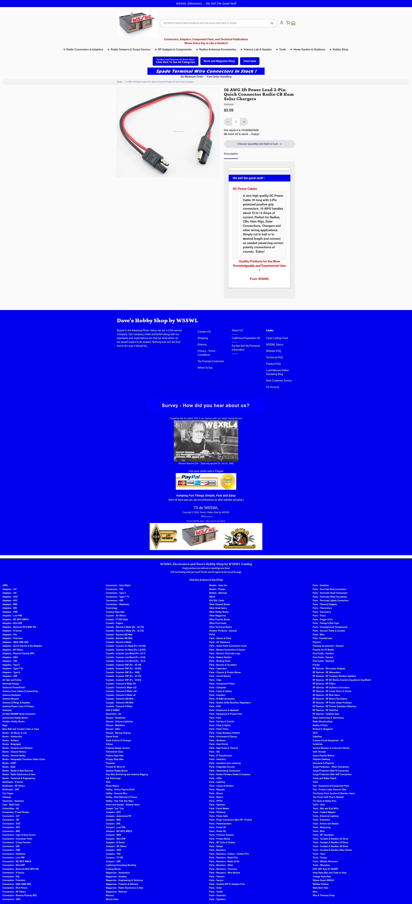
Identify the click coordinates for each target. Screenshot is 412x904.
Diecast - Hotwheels (115, 718)
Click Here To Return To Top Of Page (206, 580)
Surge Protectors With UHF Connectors (332, 774)
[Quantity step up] (244, 122)
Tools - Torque (320, 857)
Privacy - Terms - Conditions (207, 353)
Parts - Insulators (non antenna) (225, 763)
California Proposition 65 (246, 338)
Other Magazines (217, 615)
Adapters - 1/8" (9, 593)
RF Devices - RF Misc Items (326, 695)
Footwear (110, 763)
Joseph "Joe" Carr (115, 808)
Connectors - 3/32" (11, 823)
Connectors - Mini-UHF (13, 865)
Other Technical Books (220, 627)
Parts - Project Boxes (219, 839)
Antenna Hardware (11, 695)
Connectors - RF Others (14, 891)
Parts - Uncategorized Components (330, 627)
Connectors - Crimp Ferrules (16, 842)
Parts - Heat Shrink (218, 744)
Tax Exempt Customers (211, 361)
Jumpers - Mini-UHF (116, 839)
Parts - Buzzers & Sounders (223, 665)
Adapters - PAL (9, 634)
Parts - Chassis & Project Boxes (225, 672)
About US (237, 330)
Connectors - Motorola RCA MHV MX (20, 869)
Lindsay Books (113, 869)
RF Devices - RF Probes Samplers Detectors (334, 706)
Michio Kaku (112, 899)
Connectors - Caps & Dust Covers (19, 835)
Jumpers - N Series (115, 842)
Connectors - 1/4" (11, 816)
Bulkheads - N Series (12, 782)
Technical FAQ (274, 357)
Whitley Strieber (321, 884)
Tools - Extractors (321, 820)
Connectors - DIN (10, 846)
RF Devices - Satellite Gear (326, 714)
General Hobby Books (117, 771)
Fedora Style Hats (114, 755)
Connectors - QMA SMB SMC (16, 884)
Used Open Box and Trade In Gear (329, 873)
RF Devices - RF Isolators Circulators (331, 687)
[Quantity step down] (228, 122)
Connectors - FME (11, 850)
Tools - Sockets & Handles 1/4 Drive (330, 842)
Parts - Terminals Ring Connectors (330, 597)
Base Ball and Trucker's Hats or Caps (20, 729)
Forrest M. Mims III (115, 767)
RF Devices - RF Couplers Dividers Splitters (334, 676)
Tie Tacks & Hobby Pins (324, 801)
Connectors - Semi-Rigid (118, 585)
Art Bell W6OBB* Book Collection (18, 714)
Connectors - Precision (13, 880)
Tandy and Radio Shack (324, 778)
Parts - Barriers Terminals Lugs (224, 653)
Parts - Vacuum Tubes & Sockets (329, 631)
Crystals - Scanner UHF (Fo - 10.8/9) (123, 668)
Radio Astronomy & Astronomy (328, 718)
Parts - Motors (216, 797)
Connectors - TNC (114, 589)
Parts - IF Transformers (220, 755)
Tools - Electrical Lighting (325, 816)
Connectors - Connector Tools (17, 839)
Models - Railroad (218, 593)
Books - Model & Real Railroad (17, 771)
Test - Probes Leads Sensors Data (329, 789)
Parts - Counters (217, 695)
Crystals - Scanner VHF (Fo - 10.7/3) (123, 676)
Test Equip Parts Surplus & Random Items (334, 793)
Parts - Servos (216, 880)
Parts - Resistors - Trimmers (223, 869)
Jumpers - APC (113, 812)
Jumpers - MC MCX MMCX (119, 831)
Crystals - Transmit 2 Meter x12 (121, 687)
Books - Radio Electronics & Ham (19, 774)
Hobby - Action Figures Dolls (120, 789)
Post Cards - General (323, 657)
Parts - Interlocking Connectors (224, 771)
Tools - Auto (319, 804)
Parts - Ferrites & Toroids (221, 721)
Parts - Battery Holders (220, 657)
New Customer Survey (279, 380)
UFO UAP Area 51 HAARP (325, 869)
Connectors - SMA (11, 899)
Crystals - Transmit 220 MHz (120, 699)
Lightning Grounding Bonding (121, 865)
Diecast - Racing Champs (118, 733)
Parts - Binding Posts (219, 661)
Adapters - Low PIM (12, 615)
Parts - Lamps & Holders (221, 786)
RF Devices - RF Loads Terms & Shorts (332, 691)
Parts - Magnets (217, 789)
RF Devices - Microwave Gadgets (329, 668)
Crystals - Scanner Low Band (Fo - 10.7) (125, 661)
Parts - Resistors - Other (221, 865)
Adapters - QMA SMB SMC (15, 642)
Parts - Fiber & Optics (220, 725)
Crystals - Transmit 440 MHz (120, 702)
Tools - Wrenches (321, 865)
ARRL (5, 585)
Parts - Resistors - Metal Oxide (224, 861)
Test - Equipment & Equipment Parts (331, 786)
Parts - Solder (216, 891)
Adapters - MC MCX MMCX (15, 619)
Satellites (317, 736)
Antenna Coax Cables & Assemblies (20, 691)
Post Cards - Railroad (323, 661)
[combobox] (214, 23)
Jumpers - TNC (113, 854)
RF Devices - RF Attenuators (327, 672)
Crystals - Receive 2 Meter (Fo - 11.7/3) (125, 631)
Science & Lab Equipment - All (328, 740)
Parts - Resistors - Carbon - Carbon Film (229, 854)
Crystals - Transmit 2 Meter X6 (121, 683)
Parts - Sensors (217, 876)
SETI (315, 733)
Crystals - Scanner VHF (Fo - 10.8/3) (123, 680)
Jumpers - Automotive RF (118, 816)
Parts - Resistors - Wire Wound (224, 873)
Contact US (204, 331)
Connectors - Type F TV (117, 597)
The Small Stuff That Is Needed (328, 797)
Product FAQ (273, 363)
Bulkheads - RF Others (13, 786)
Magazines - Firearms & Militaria (122, 884)
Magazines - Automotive (118, 873)
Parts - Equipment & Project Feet (225, 714)
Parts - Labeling (217, 782)
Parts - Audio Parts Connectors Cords (228, 646)
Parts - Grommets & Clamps (223, 736)
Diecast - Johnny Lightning (119, 721)
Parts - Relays (216, 846)
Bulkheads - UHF (10, 789)
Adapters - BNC (10, 604)
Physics (317, 642)
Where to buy (205, 367)
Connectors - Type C (116, 593)
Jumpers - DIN (113, 823)
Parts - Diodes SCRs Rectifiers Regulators (230, 702)
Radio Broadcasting (322, 721)
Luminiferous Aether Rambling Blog (277, 372)
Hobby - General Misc (116, 793)
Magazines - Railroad (116, 891)
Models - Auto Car (218, 585)
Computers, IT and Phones (15, 812)
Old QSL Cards (216, 600)
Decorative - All (113, 714)
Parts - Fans (215, 718)
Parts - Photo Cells (218, 816)
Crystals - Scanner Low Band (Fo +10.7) (125, 653)
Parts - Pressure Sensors (221, 835)
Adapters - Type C (11, 665)
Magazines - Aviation (116, 876)
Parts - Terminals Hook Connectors (330, 593)
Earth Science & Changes (118, 740)
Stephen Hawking (321, 759)
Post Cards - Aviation (323, 653)
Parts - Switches (321, 585)
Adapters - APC (10, 600)
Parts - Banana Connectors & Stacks (227, 650)
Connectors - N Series (13, 873)
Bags (4, 725)
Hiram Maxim (112, 786)
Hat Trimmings (113, 778)
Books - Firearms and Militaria (17, 748)
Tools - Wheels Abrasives (325, 861)
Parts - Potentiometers (220, 823)
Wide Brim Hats (320, 888)
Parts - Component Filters (222, 683)
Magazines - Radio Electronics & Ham (124, 888)
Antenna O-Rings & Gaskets (16, 702)
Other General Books (219, 604)
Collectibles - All (10, 808)
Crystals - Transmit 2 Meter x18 (121, 691)
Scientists (318, 744)
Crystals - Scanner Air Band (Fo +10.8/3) (126, 650)
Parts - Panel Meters (219, 808)
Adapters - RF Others (12, 650)
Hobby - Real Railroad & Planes (121, 797)
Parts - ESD (215, 706)
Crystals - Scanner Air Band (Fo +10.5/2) (126, 646)
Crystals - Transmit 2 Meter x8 (120, 695)
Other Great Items (218, 608)
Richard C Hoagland (323, 729)
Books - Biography (11, 744)
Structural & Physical (323, 763)
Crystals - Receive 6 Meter (118, 642)
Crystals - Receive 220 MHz (119, 634)
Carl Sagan (7, 793)
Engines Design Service (118, 748)
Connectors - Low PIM (13, 857)
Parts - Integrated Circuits (222, 767)
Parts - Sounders (217, 895)
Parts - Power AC (217, 827)
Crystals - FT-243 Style (117, 619)
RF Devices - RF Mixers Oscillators (330, 699)
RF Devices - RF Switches (325, 710)
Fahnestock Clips (114, 752)
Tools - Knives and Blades (326, 823)
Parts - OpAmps (217, 804)
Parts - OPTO (215, 801)
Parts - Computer (217, 687)
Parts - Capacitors (218, 668)
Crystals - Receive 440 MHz (119, 638)
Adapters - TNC (9, 661)
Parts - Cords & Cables (220, 691)
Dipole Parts (112, 736)
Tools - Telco (319, 854)
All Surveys (272, 387)
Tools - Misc (319, 831)
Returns (202, 344)
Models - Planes (217, 589)
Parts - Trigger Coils (323, 619)
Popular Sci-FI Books (323, 650)
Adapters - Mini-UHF (12, 623)
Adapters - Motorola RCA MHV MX (19, 627)
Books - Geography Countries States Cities (23, 759)
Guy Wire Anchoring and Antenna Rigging (127, 774)
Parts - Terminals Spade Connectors (331, 600)
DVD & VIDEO (113, 710)
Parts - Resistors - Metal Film (223, 857)
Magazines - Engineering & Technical (124, 880)
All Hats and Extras (11, 680)
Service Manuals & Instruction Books (331, 748)
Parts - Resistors (217, 850)
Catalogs (6, 797)
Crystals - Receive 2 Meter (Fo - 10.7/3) (125, 627)
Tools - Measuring (322, 827)
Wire (315, 891)
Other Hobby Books (219, 612)
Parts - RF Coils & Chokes (222, 842)
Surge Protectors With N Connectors (331, 771)
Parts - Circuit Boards (220, 676)
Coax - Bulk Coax (10, 804)
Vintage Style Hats (322, 876)
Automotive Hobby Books (15, 718)
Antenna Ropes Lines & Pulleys (18, 706)
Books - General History (14, 752)
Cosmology (111, 608)
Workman (229, 104)
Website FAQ (273, 351)
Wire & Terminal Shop (324, 895)
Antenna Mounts (10, 699)
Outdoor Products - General (223, 631)
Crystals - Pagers (114, 623)
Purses (316, 665)
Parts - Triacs (319, 615)
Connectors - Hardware (13, 854)
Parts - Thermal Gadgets (325, 604)
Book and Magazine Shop (219, 61)
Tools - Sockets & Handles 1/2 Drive (330, 839)
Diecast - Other (113, 729)
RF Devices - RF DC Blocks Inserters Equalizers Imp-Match (342, 680)
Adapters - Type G (11, 672)
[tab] (233, 155)
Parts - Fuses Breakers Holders (224, 733)
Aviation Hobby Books (13, 721)
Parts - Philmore (217, 812)
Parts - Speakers (217, 899)
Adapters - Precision (12, 638)
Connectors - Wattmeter (117, 604)
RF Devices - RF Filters (324, 683)
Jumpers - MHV (113, 835)
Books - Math (8, 767)
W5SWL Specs (274, 344)
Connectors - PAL (11, 876)
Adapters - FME (10, 612)
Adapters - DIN (9, 608)
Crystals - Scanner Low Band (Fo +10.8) (125, 657)
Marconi (110, 895)
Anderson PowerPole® (13, 687)
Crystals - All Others (116, 615)
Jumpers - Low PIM (115, 827)
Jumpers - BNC (113, 820)
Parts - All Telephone (219, 642)
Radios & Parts (320, 725)
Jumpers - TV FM (114, 857)
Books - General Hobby (13, 755)
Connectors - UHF (114, 600)
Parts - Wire (318, 634)
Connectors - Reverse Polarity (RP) (19, 895)
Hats (108, 782)
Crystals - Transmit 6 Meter (119, 706)
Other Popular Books (219, 619)
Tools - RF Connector (323, 835)
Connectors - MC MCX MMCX (16, 861)
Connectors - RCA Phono (14, 888)
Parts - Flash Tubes (218, 729)
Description (231, 153)
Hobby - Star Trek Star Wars (119, 801)
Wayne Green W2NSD (323, 880)
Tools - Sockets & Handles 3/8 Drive (330, 846)
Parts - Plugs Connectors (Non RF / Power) (230, 820)
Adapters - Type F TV (12, 668)
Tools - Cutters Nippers (324, 812)
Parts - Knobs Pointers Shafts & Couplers (229, 774)
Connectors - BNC (11, 831)
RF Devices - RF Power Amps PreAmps (332, 702)
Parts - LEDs (215, 778)
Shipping (203, 338)
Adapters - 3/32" (10, 597)
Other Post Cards (217, 623)
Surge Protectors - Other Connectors (331, 767)
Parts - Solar (215, 888)
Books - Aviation (10, 740)
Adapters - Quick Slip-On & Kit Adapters (22, 646)
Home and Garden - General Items (123, 804)
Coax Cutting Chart (277, 338)
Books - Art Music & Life (14, 733)
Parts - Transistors (322, 612)
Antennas (7, 710)
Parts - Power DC (217, 831)
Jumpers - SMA (113, 850)
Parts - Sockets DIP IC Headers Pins (227, 884)
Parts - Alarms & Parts (220, 638)
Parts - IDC (214, 752)
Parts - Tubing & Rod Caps (326, 623)
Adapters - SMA (10, 657)
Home (119, 82)
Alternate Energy (10, 683)
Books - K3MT (9, 763)
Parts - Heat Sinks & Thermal (223, 748)
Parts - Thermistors (322, 608)
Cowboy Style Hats (115, 612)
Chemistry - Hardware (13, 801)
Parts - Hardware (217, 740)
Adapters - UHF (9, 676)
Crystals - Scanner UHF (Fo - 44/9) (122, 672)
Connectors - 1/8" (11, 820)
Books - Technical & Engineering (18, 778)
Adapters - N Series (12, 631)
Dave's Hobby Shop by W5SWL (157, 320)
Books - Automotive (12, 736)
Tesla (315, 782)
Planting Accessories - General (328, 646)
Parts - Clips (215, 680)
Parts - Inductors (217, 759)
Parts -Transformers (322, 638)
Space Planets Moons (323, 755)
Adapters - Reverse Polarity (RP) (18, 653)
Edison (109, 744)
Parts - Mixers (216, 793)
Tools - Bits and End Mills (325, 808)
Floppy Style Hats (114, 759)
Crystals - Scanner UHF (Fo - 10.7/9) (123, 665)
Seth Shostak (319, 752)
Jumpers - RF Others (116, 846)
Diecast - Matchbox (115, 725)
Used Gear (249, 61)
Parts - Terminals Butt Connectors (329, 589)
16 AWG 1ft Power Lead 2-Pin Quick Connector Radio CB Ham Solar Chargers (159, 82)
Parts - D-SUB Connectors (222, 699)
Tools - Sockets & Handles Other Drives (332, 850)
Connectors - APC (11, 827)
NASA (212, 597)
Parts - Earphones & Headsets (224, 710)
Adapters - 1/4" (9, 589)
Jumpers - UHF (113, 861)
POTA (212, 634)
